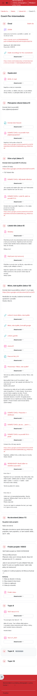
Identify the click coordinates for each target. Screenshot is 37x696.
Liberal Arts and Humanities (23, 11)
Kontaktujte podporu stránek (15, 677)
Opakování (12, 73)
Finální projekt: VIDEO (17, 547)
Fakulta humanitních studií (5, 11)
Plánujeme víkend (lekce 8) (19, 103)
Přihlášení (32, 3)
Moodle (11, 693)
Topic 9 (11, 651)
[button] (8, 3)
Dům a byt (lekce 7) (16, 158)
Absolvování (18, 56)
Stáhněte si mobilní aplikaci (12, 687)
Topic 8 (11, 606)
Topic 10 (11, 661)
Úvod (10, 24)
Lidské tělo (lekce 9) (16, 226)
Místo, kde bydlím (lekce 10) (19, 286)
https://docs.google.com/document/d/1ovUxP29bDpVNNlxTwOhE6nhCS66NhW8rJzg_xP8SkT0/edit (18, 146)
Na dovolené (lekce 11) (17, 518)
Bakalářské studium (14, 11)
